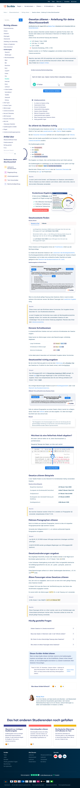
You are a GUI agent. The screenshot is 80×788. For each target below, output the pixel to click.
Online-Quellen (8, 89)
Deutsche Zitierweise (9, 118)
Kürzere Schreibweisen (40, 107)
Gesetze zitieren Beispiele (40, 111)
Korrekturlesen (29, 6)
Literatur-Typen (7, 105)
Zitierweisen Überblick (9, 124)
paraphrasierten (48, 131)
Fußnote (72, 135)
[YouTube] (55, 756)
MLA (56, 129)
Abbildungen (8, 55)
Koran (6, 84)
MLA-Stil (6, 121)
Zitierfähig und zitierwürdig (10, 41)
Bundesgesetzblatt (62, 385)
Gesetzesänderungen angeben (42, 115)
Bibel (6, 60)
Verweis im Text (35, 223)
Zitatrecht (6, 33)
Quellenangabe (8, 49)
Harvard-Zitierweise (9, 113)
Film (6, 76)
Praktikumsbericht (8, 142)
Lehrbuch (7, 86)
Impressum (7, 785)
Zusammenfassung (8, 28)
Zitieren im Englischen (9, 44)
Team (53, 1)
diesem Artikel (44, 63)
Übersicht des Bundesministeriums (39, 388)
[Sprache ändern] (6, 781)
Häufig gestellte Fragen (40, 119)
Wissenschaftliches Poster (10, 139)
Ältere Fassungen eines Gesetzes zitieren (44, 117)
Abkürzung (59, 363)
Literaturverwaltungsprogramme (12, 132)
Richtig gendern (8, 145)
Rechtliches (7, 764)
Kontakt (6, 759)
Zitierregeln (6, 36)
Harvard (47, 169)
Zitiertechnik (7, 39)
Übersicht (7, 52)
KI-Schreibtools (49, 6)
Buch (6, 68)
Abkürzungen (7, 108)
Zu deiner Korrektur (52, 468)
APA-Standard (7, 116)
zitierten (58, 131)
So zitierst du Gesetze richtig (41, 103)
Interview (7, 81)
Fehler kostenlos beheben (52, 91)
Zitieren (38, 6)
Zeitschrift (7, 97)
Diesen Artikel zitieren (70, 670)
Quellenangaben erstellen (10, 126)
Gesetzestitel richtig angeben (41, 109)
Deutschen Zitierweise (39, 135)
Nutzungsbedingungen (38, 785)
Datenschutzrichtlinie (51, 785)
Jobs (5, 757)
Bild (6, 63)
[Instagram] (60, 756)
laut (35, 375)
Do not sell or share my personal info (21, 785)
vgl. (40, 171)
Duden (6, 73)
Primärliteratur (59, 247)
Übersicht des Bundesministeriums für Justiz (51, 259)
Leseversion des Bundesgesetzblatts (64, 252)
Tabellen (7, 94)
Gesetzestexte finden (39, 105)
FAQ (49, 1)
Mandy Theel (51, 26)
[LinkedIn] (64, 756)
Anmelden (66, 1)
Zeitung (7, 100)
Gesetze (7, 78)
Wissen (59, 6)
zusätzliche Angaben (70, 299)
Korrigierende (8, 766)
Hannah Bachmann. (34, 28)
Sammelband (8, 92)
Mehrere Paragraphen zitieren (41, 113)
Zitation (6, 31)
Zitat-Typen (7, 102)
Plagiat (19, 6)
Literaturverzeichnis (9, 110)
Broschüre (7, 65)
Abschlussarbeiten (9, 57)
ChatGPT (7, 70)
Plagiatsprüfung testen (40, 210)
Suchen (74, 1)
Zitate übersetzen (8, 47)
